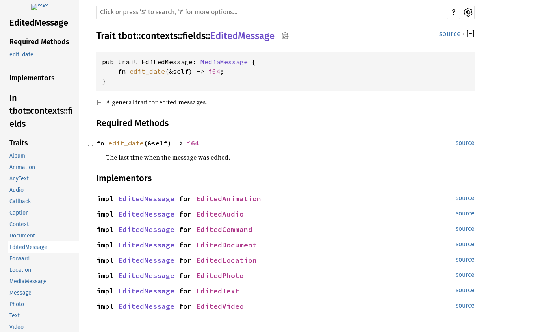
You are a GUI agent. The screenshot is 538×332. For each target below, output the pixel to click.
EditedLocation (226, 260)
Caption (19, 213)
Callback (20, 201)
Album (17, 155)
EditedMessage (38, 22)
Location (20, 270)
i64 (214, 71)
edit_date (21, 54)
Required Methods (39, 41)
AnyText (19, 178)
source (450, 34)
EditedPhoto (220, 275)
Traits (18, 143)
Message (20, 292)
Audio (16, 190)
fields (194, 35)
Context (19, 224)
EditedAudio (220, 214)
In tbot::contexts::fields (41, 111)
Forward (19, 258)
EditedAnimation (228, 198)
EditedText (217, 290)
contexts (159, 35)
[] (470, 34)
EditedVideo (220, 306)
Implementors (32, 78)
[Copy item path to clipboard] (284, 36)
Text (14, 315)
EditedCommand (224, 229)
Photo (16, 304)
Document (22, 235)
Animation (22, 167)
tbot (127, 35)
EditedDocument (226, 244)
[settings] (468, 12)
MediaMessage (28, 281)
